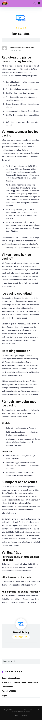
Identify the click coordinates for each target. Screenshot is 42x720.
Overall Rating (21, 632)
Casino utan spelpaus (11, 678)
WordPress (15, 711)
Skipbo (4, 695)
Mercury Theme (25, 711)
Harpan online (7, 687)
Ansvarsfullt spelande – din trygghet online (20, 682)
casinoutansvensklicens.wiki (22, 47)
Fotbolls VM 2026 (9, 691)
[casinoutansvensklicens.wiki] (5, 3)
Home (17, 715)
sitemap (24, 715)
